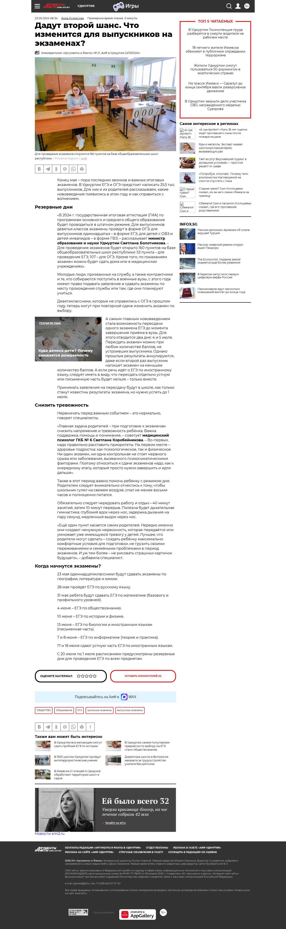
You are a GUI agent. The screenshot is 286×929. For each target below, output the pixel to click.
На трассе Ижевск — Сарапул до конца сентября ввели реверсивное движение (215, 87)
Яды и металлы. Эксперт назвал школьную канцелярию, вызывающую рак (221, 148)
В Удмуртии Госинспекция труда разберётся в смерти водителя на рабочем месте (215, 33)
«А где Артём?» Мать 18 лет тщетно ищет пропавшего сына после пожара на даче (223, 133)
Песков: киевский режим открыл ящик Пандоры (220, 246)
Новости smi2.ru (50, 834)
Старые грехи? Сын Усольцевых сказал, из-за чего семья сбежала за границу (224, 192)
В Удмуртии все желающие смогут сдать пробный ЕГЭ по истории (78, 744)
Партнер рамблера (103, 912)
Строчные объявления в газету (141, 852)
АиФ (84, 158)
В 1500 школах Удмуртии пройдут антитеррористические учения (77, 758)
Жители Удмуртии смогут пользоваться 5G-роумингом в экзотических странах (215, 69)
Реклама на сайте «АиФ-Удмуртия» (89, 852)
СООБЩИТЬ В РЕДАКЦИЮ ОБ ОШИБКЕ (192, 852)
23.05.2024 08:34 (46, 18)
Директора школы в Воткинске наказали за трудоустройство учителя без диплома (146, 760)
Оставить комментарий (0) (143, 676)
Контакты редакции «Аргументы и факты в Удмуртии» (103, 847)
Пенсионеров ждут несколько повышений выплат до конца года (221, 290)
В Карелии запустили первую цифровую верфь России (218, 276)
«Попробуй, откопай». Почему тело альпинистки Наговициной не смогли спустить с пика (223, 177)
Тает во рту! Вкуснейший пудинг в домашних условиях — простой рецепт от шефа (222, 162)
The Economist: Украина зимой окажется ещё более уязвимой (219, 261)
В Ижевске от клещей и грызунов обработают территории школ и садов (77, 774)
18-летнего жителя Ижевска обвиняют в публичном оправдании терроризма (215, 51)
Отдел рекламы (157, 847)
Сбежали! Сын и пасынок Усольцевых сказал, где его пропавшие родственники (225, 207)
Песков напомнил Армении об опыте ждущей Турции (224, 231)
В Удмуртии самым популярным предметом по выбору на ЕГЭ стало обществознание (147, 746)
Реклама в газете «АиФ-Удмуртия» (197, 847)
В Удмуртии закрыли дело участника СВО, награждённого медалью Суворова (215, 105)
